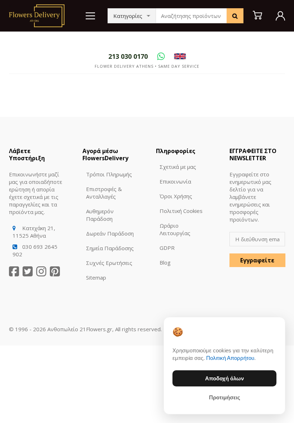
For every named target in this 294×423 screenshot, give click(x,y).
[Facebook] (14, 271)
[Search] (235, 15)
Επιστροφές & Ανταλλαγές (104, 192)
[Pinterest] (55, 271)
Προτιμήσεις (224, 397)
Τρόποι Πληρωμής (109, 174)
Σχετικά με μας (178, 166)
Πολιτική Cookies (181, 210)
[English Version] (180, 56)
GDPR (167, 247)
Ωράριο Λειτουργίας (175, 229)
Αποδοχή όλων (224, 378)
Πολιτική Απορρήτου (230, 358)
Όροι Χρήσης (176, 196)
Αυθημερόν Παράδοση (100, 215)
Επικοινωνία (175, 181)
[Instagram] (41, 271)
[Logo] (37, 15)
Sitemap (96, 277)
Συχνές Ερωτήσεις (109, 262)
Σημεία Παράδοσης (110, 248)
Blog (165, 262)
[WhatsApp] (161, 56)
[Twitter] (28, 271)
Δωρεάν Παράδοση (110, 233)
